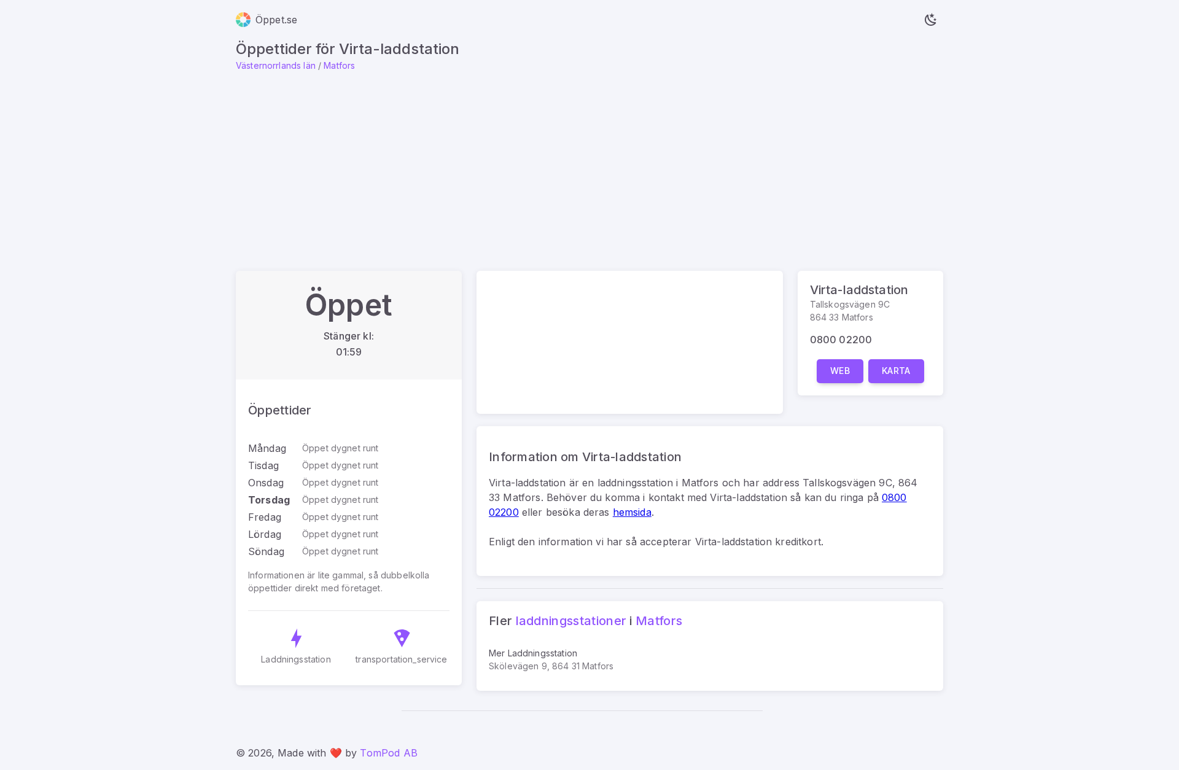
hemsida (632, 512)
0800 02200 (841, 339)
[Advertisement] (589, 164)
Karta (896, 370)
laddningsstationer (571, 620)
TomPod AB (388, 753)
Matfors (339, 65)
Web (840, 370)
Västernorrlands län (276, 65)
